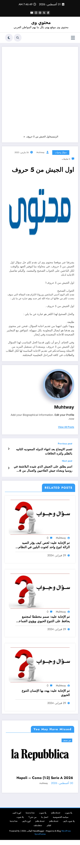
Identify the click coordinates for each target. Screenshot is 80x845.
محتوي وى (41, 22)
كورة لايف (16, 820)
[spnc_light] (9, 38)
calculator (38, 832)
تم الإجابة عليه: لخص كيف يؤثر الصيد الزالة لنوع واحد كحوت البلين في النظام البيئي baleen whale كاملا (44, 545)
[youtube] (32, 12)
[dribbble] (40, 12)
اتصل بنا (44, 824)
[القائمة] (73, 38)
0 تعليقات (66, 159)
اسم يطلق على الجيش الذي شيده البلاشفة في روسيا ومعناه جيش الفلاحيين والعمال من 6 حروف (43, 469)
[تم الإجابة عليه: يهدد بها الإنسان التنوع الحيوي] (40, 664)
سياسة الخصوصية (60, 824)
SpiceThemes (40, 841)
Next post (67, 461)
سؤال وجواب (61, 152)
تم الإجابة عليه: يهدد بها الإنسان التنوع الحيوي (46, 693)
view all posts (66, 427)
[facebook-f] (48, 12)
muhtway (40, 152)
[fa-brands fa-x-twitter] (44, 12)
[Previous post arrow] (9, 448)
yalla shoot (55, 820)
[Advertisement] (40, 93)
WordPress (66, 838)
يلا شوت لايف (69, 828)
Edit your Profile (64, 414)
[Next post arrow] (9, 468)
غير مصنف (9, 740)
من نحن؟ (33, 824)
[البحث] (18, 38)
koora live (30, 820)
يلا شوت (68, 820)
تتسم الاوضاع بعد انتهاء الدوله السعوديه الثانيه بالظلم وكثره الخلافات (44, 451)
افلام (49, 832)
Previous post (65, 443)
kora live (13, 828)
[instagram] (36, 12)
